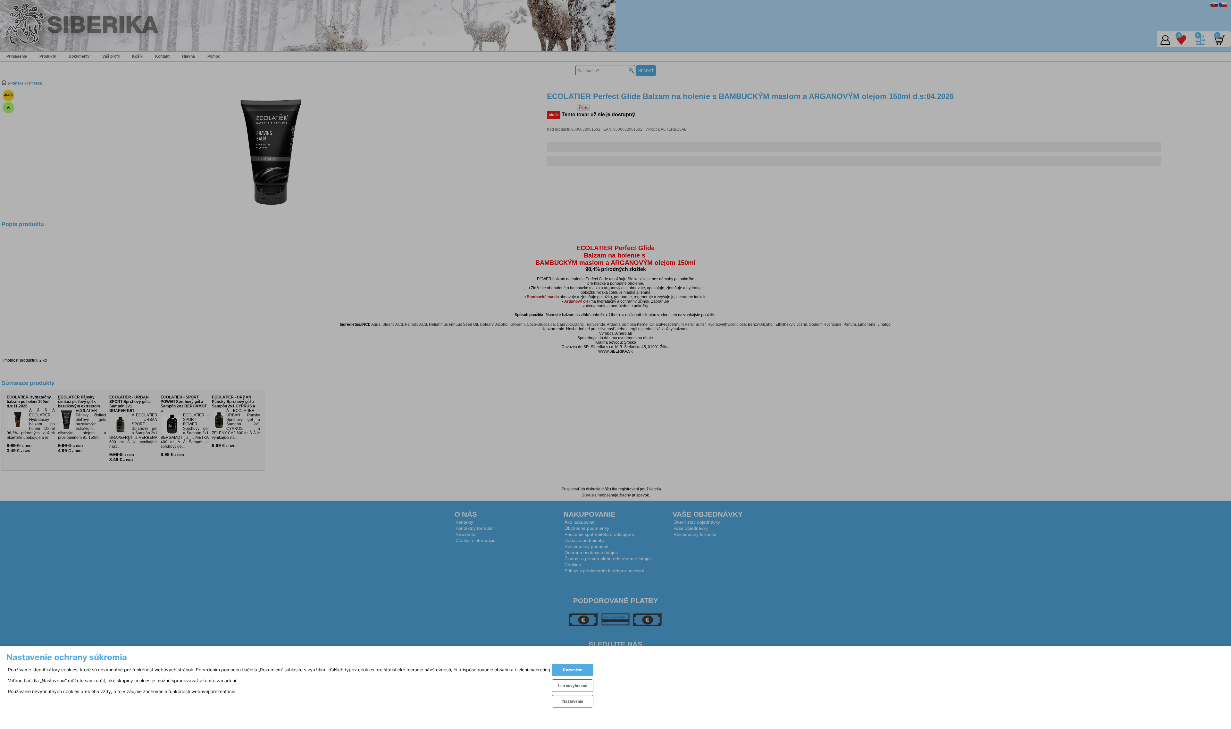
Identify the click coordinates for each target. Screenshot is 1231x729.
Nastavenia (572, 701)
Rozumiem (572, 670)
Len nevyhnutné (572, 686)
